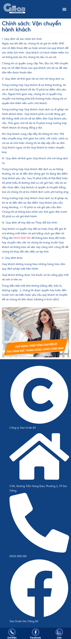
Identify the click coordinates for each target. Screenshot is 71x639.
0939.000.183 (22, 238)
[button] (64, 9)
